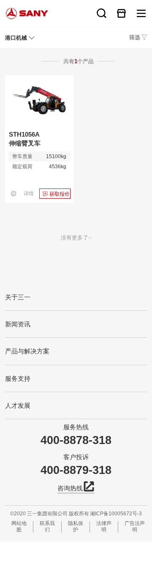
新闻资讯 (17, 324)
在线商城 (121, 13)
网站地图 (19, 526)
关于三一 (17, 297)
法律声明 (103, 526)
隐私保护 (75, 526)
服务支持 (17, 378)
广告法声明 (135, 526)
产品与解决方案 (27, 351)
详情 (29, 193)
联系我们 (47, 526)
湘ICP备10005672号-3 (116, 513)
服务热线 (76, 427)
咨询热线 (70, 488)
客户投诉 (76, 456)
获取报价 (59, 194)
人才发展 (17, 405)
